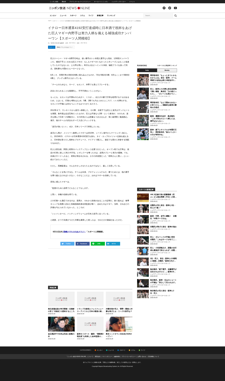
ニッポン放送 (54, 1)
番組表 (64, 1)
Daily (147, 70)
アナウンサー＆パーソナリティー (80, 1)
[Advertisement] (157, 41)
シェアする (83, 244)
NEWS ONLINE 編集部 (57, 43)
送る (98, 244)
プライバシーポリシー (129, 356)
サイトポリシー (107, 356)
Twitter (169, 8)
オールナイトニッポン (101, 1)
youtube (175, 8)
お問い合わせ (142, 356)
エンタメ (53, 15)
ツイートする (67, 244)
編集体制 (117, 356)
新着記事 (100, 15)
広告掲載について (153, 356)
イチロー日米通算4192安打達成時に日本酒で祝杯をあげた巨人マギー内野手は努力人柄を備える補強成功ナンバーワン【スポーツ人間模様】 (90, 33)
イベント (132, 1)
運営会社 (98, 356)
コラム (82, 15)
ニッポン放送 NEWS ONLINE (74, 8)
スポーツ (73, 15)
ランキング (111, 15)
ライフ (90, 15)
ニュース (63, 15)
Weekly (167, 70)
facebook (164, 8)
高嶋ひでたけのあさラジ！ (65, 47)
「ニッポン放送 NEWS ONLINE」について (79, 356)
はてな (113, 244)
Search (175, 15)
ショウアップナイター (119, 1)
